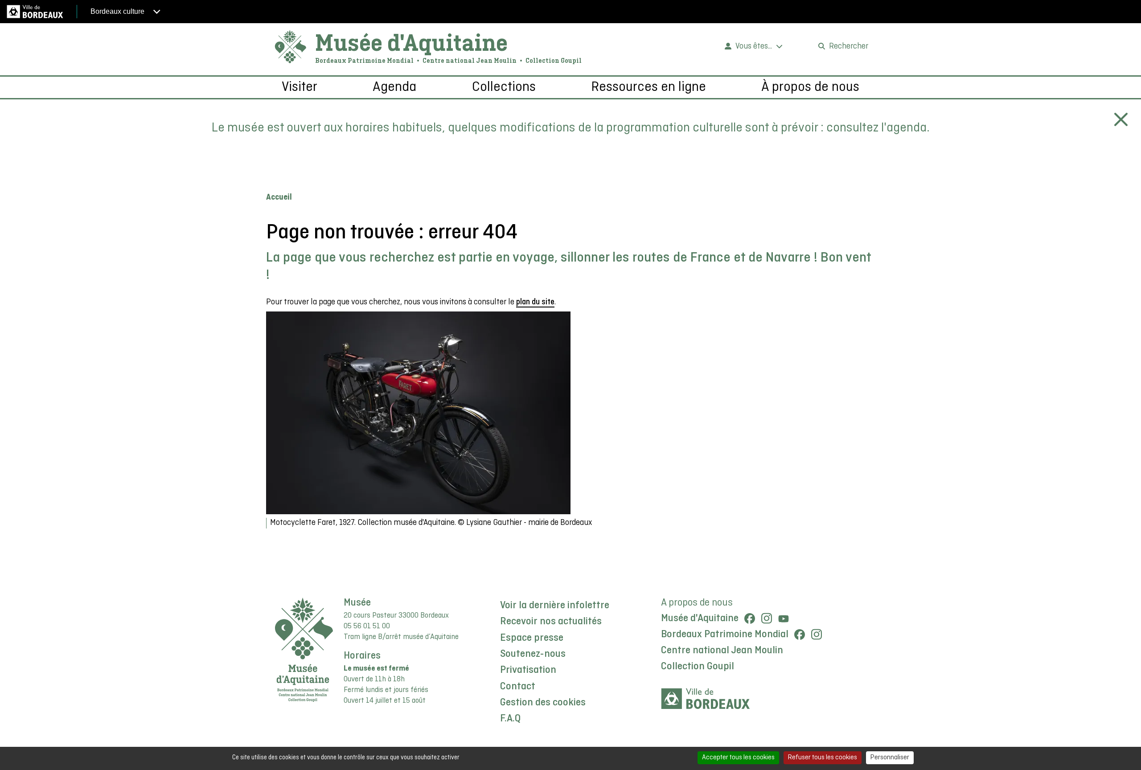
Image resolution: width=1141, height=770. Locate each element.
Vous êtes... (753, 46)
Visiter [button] (299, 87)
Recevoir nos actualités (551, 621)
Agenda (394, 87)
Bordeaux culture (118, 11)
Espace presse (531, 638)
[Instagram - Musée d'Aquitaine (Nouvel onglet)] (766, 618)
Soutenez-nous (533, 654)
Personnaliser (889, 757)
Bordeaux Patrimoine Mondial (724, 634)
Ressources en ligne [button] (648, 87)
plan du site (535, 302)
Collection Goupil (697, 666)
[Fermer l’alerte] (1121, 119)
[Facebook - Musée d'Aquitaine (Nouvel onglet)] (749, 618)
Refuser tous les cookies (822, 757)
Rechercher (848, 46)
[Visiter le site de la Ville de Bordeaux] (705, 699)
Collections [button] (504, 87)
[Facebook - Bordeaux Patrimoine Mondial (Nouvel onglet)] (799, 634)
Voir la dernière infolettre (554, 605)
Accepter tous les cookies (738, 757)
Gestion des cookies (543, 702)
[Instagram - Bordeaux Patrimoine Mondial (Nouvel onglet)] (816, 634)
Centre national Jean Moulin (722, 650)
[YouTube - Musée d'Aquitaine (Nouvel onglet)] (783, 618)
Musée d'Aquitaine (411, 42)
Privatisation (528, 670)
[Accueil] (290, 47)
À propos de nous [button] (810, 87)
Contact (517, 686)
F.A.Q (510, 719)
